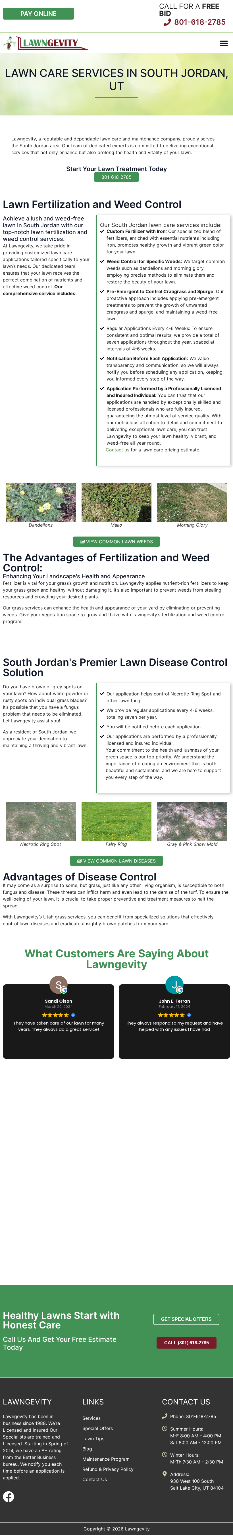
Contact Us (94, 1479)
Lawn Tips (93, 1438)
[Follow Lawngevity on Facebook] (8, 1496)
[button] (223, 43)
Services (91, 1418)
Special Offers (97, 1428)
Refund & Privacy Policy (108, 1469)
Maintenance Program (106, 1459)
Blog (87, 1449)
